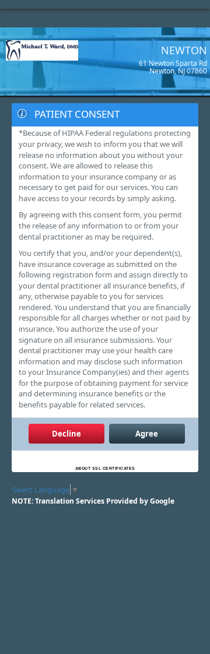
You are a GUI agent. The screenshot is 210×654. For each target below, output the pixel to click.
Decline (66, 433)
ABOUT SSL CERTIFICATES (105, 468)
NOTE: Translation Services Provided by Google (93, 501)
